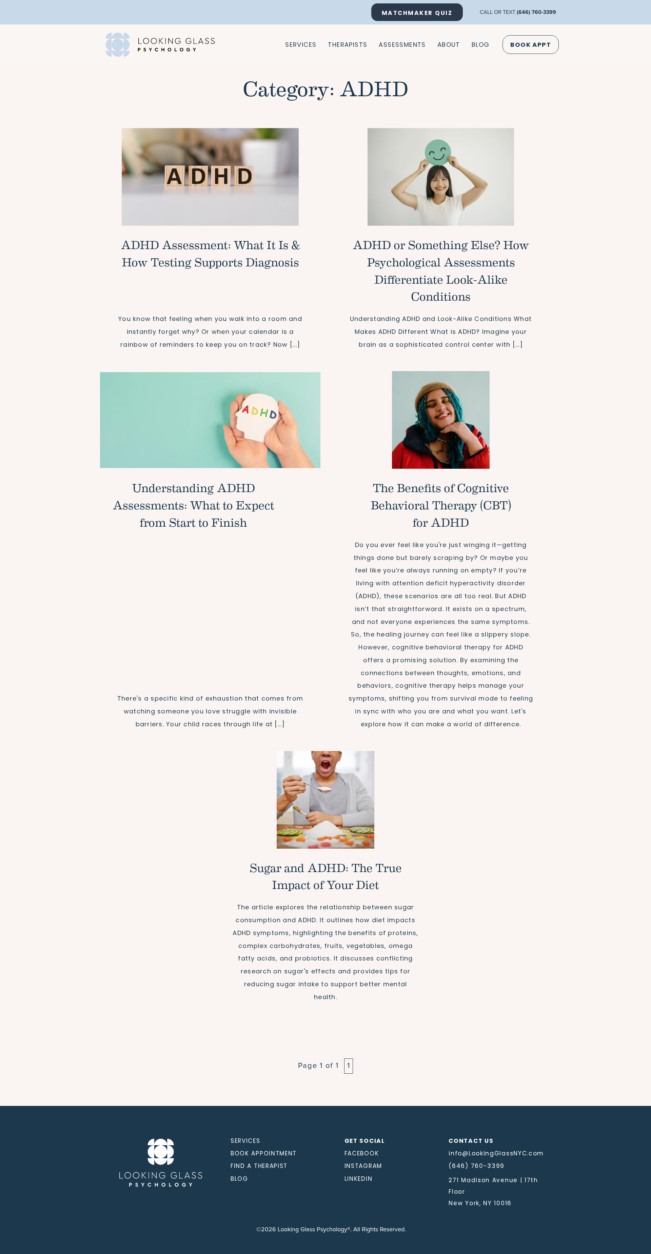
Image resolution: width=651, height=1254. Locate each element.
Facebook (361, 1153)
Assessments (402, 44)
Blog (481, 44)
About (448, 44)
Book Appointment (264, 1153)
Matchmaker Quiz (417, 13)
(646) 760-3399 (536, 12)
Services (300, 44)
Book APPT (530, 44)
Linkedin (358, 1179)
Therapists (347, 44)
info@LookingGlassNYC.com (496, 1153)
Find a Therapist (259, 1166)
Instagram (363, 1166)
